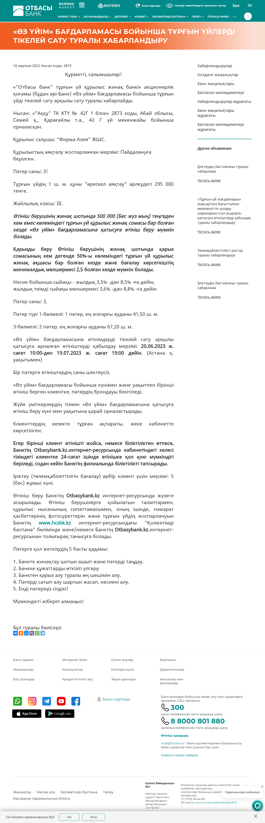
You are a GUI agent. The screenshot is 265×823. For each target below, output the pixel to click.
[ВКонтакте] (15, 633)
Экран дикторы (123, 679)
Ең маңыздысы (96, 16)
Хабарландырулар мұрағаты (224, 101)
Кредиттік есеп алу (77, 679)
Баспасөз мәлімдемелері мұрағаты (220, 127)
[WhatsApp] (37, 633)
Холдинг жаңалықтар (217, 74)
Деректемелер (172, 669)
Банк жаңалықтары (215, 83)
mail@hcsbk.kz (172, 743)
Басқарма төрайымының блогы (41, 798)
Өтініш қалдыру (174, 735)
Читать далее (209, 180)
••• (235, 16)
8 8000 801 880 (198, 721)
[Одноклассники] (21, 633)
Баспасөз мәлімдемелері (220, 92)
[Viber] (31, 633)
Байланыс (168, 660)
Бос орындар (24, 679)
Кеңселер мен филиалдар (171, 681)
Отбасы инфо (218, 16)
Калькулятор (72, 669)
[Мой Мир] (26, 633)
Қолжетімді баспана (169, 16)
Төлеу (197, 16)
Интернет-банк (74, 660)
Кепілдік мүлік (122, 669)
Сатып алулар (122, 660)
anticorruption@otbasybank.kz (216, 802)
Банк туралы (23, 660)
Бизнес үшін (68, 16)
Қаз (236, 5)
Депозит (122, 16)
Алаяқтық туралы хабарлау (179, 755)
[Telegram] (42, 633)
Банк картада (116, 699)
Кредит (141, 16)
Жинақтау (22, 792)
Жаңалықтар (23, 669)
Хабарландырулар (214, 65)
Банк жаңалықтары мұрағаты (215, 113)
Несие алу (46, 792)
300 (177, 707)
